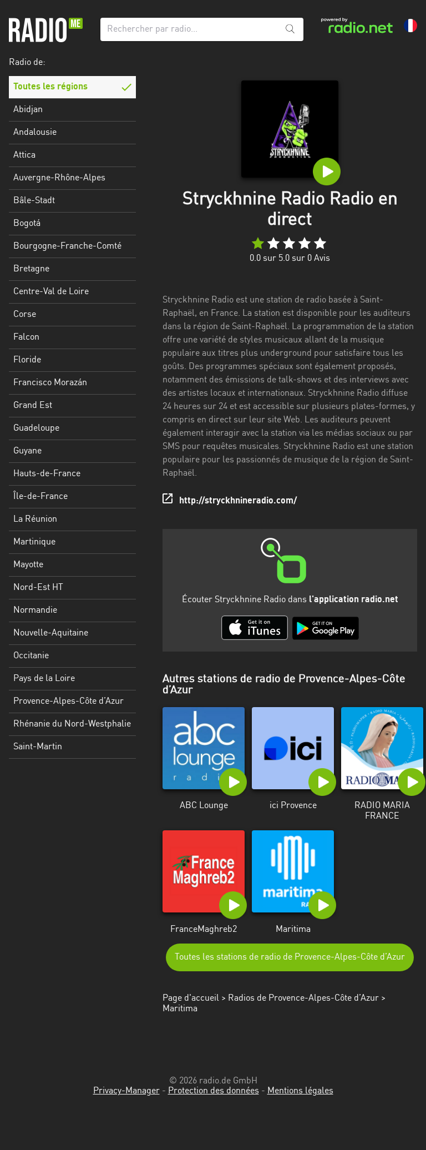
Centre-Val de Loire (51, 292)
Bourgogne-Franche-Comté (67, 246)
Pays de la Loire (44, 678)
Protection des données (213, 1091)
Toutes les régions (50, 87)
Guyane (27, 451)
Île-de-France (40, 496)
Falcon (26, 337)
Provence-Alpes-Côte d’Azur (68, 701)
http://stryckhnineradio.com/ (238, 501)
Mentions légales (300, 1091)
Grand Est (32, 405)
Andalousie (35, 132)
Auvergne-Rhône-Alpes (59, 178)
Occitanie (31, 656)
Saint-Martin (37, 747)
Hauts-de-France (46, 474)
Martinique (34, 542)
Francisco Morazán (50, 383)
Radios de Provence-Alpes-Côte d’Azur (303, 998)
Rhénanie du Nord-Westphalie (72, 724)
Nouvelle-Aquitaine (50, 633)
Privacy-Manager (126, 1091)
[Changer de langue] (410, 25)
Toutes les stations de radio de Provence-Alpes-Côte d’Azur (290, 957)
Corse (24, 314)
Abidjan (28, 109)
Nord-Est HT (38, 587)
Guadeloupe (36, 428)
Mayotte (28, 565)
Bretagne (31, 269)
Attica (24, 155)
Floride (27, 360)
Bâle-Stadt (34, 200)
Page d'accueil (191, 998)
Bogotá (26, 223)
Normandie (35, 610)
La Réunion (35, 519)
